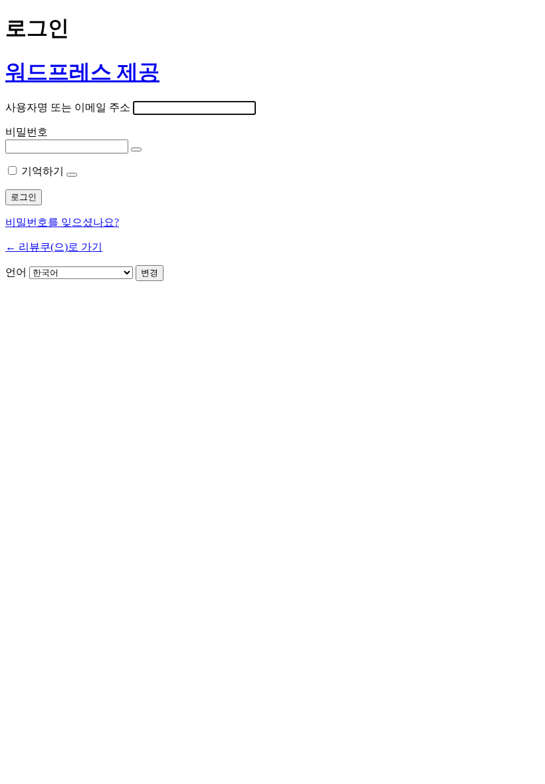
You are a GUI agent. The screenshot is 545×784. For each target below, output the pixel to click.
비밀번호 (26, 132)
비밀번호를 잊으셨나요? (62, 222)
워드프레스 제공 (82, 72)
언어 (16, 272)
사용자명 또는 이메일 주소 (67, 107)
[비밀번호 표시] (136, 149)
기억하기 (42, 171)
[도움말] (71, 175)
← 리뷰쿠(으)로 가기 (53, 246)
